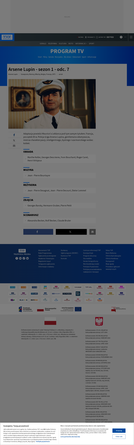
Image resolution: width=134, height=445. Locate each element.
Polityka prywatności (43, 441)
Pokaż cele (119, 436)
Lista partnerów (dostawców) (70, 437)
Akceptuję (119, 431)
